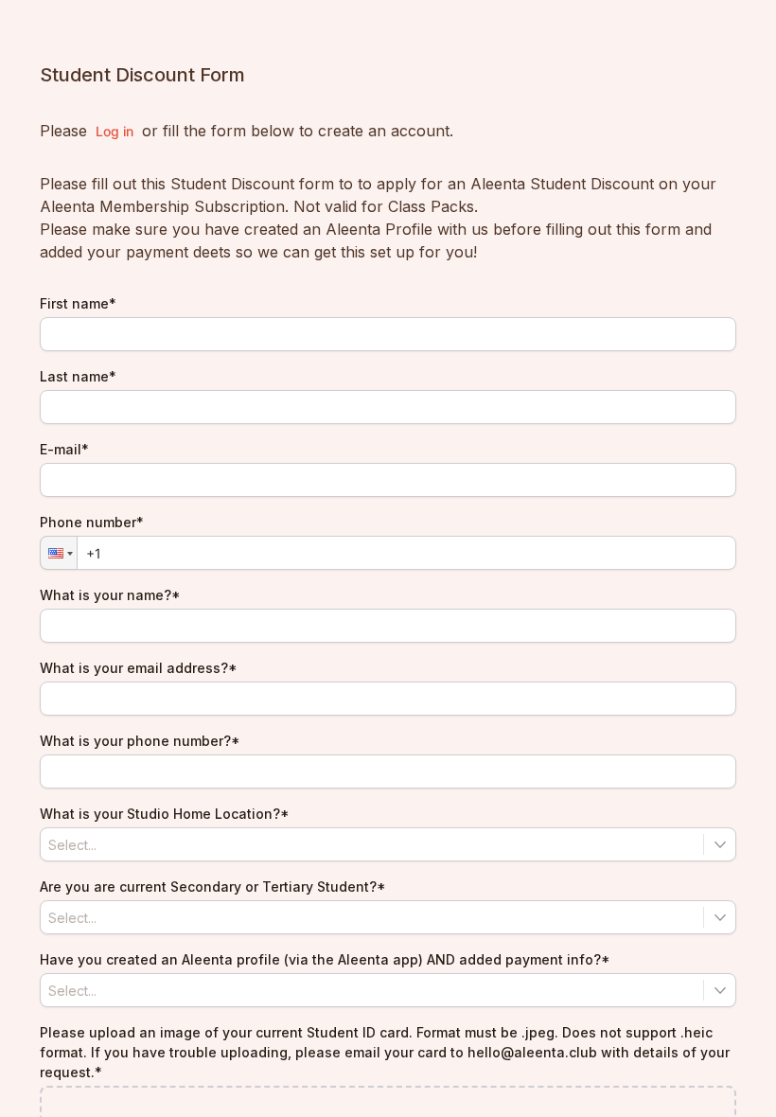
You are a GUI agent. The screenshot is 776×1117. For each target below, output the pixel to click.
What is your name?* (110, 595)
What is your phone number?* (140, 741)
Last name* (78, 376)
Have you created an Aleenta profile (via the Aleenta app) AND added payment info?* (325, 959)
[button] (59, 553)
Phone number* (92, 522)
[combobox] (388, 844)
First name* (78, 303)
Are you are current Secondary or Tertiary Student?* (213, 886)
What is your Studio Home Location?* (165, 814)
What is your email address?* (139, 668)
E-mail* (64, 449)
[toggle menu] (719, 844)
